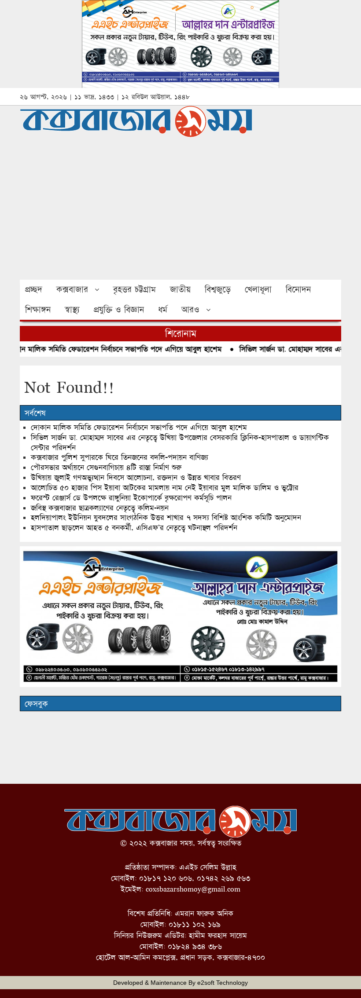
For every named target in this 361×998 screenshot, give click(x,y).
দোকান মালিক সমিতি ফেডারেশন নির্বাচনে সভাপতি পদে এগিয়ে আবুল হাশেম (139, 427)
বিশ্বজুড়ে (218, 289)
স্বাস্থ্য (72, 309)
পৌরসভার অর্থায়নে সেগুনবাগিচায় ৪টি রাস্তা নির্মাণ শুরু (106, 467)
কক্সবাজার (72, 289)
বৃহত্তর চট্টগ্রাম (134, 289)
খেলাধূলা (258, 289)
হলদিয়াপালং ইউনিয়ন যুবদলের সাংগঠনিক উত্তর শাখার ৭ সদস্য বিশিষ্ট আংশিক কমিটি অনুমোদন (166, 517)
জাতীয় (180, 289)
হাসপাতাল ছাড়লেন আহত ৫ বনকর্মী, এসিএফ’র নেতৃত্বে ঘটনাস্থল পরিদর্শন (134, 527)
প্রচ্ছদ (33, 289)
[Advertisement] (180, 213)
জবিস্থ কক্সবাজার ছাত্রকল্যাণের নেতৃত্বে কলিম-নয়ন (100, 507)
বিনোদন (298, 289)
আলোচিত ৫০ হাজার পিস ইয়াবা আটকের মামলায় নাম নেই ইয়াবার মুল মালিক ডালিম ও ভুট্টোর (164, 487)
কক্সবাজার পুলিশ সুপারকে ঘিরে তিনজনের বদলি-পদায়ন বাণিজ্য (119, 457)
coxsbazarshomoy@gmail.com (193, 889)
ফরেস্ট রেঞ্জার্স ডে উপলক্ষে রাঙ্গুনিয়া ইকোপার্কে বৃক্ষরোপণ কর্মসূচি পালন (131, 497)
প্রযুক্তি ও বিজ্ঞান (119, 309)
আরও (190, 309)
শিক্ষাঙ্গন (38, 309)
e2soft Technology (222, 982)
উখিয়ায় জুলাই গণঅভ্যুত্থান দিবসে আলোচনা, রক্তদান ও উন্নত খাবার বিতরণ (136, 477)
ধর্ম (162, 309)
